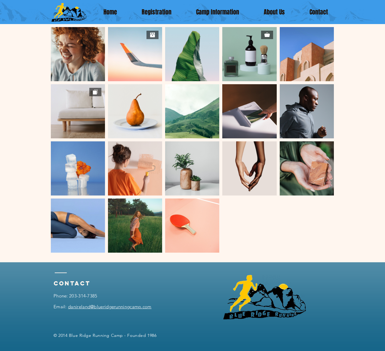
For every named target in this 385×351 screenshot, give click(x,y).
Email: (103, 306)
